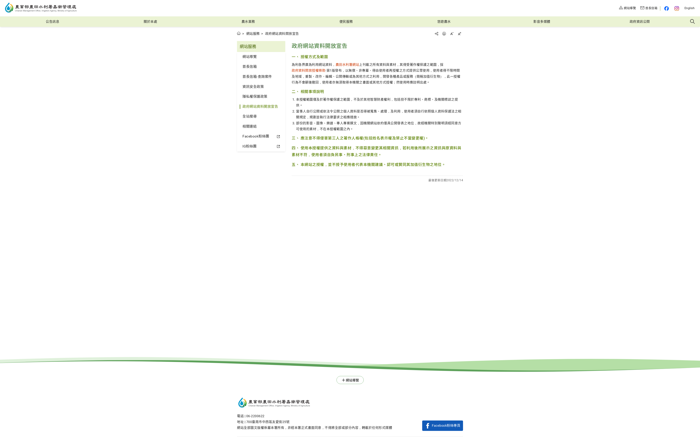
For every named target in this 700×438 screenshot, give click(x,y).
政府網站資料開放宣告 (260, 106)
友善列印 (444, 33)
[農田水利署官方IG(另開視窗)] (677, 8)
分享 (436, 33)
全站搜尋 (249, 116)
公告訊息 (52, 22)
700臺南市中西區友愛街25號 (268, 422)
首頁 (239, 33)
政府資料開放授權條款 (308, 70)
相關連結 (249, 126)
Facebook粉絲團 (255, 136)
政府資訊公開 (640, 22)
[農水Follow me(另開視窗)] (666, 8)
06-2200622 (255, 416)
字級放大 (459, 33)
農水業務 (248, 22)
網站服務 (253, 34)
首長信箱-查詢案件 (257, 77)
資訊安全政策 (253, 87)
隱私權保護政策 (254, 96)
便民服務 (346, 22)
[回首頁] (314, 403)
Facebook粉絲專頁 (446, 425)
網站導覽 (249, 57)
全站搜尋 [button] (693, 22)
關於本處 (150, 22)
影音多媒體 (541, 22)
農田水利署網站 (347, 65)
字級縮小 (451, 33)
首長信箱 (249, 67)
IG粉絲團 (249, 146)
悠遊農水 (444, 22)
